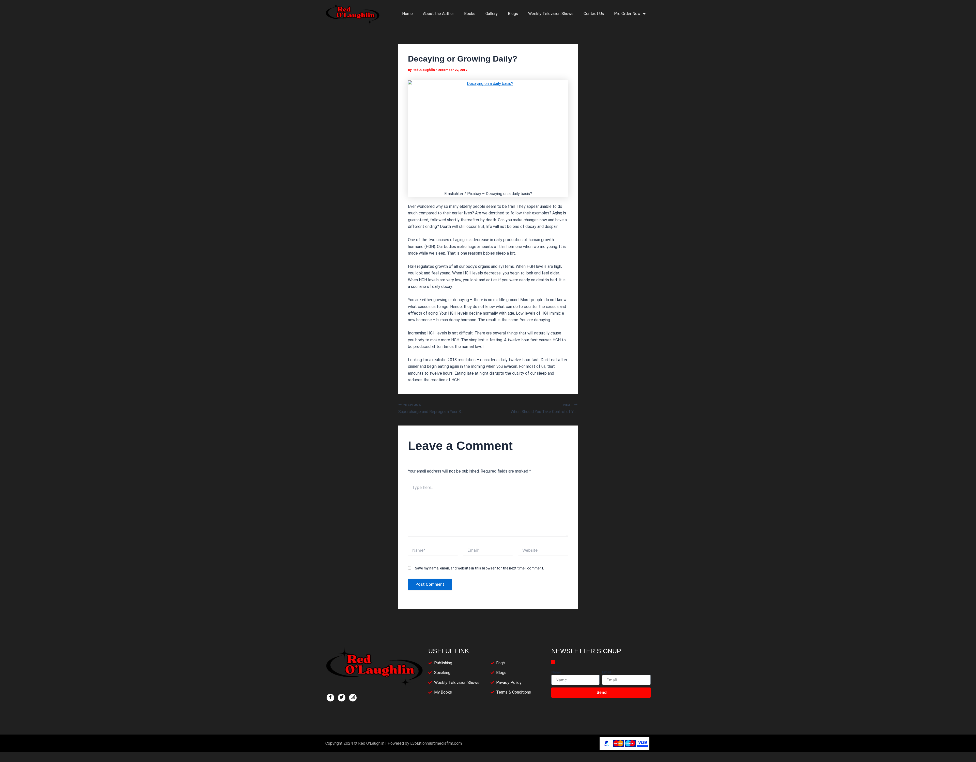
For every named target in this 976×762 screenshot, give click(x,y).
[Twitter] (341, 697)
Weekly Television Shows (550, 13)
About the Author (438, 13)
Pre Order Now (627, 13)
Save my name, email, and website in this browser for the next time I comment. (479, 568)
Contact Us (594, 13)
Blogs (513, 13)
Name (556, 672)
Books (469, 13)
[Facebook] (330, 697)
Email (606, 672)
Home (407, 13)
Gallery (491, 13)
